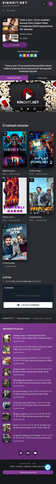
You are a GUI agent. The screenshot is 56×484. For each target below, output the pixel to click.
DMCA (12, 466)
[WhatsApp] (31, 55)
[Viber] (28, 55)
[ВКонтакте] (20, 55)
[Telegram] (35, 55)
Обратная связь (39, 466)
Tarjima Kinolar (23, 318)
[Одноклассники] (24, 55)
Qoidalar (19, 466)
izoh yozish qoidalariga (22, 281)
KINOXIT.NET (8, 318)
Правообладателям (28, 472)
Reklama (27, 466)
